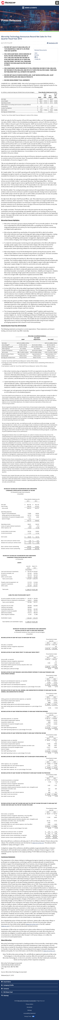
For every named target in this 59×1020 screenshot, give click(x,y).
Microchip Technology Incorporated (27, 1000)
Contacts (5, 988)
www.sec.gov (5, 926)
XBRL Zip (38, 59)
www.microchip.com (38, 843)
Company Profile (7, 985)
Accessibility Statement (29, 1013)
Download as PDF (53, 43)
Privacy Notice (29, 1004)
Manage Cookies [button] (28, 1016)
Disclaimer (29, 1007)
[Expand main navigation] (57, 3)
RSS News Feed (7, 992)
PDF (37, 57)
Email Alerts (6, 982)
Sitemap (5, 995)
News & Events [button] (31, 8)
